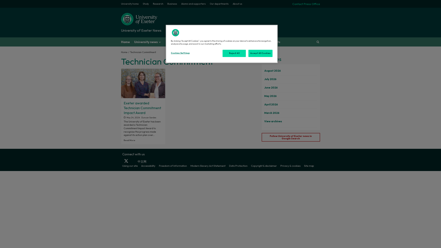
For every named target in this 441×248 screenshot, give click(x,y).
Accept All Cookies (260, 53)
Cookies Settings (180, 53)
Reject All (234, 53)
